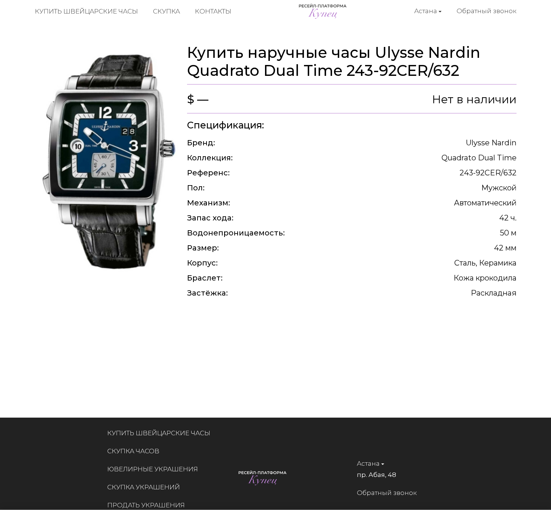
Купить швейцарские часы (86, 11)
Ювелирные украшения (152, 469)
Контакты (213, 11)
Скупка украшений (143, 487)
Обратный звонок (487, 11)
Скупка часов (133, 451)
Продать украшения (146, 505)
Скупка (166, 11)
